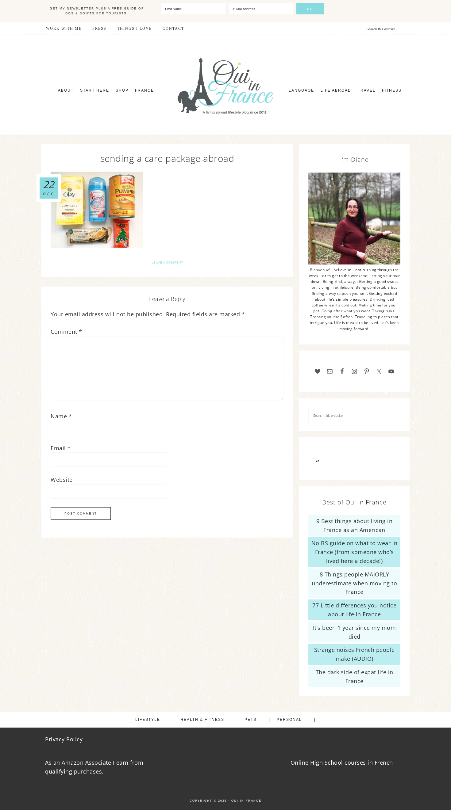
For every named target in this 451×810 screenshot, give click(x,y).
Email (61, 448)
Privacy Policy (64, 739)
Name (61, 416)
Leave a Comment (167, 262)
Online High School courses (328, 762)
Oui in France (246, 800)
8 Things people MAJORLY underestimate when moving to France (354, 583)
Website (62, 479)
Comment (66, 331)
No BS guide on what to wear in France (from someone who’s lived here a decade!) (354, 552)
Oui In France (225, 85)
